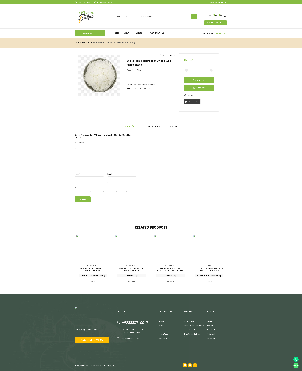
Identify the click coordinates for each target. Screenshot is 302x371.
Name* (77, 174)
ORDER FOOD (139, 33)
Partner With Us (157, 33)
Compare (190, 95)
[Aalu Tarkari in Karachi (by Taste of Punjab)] (92, 249)
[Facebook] (185, 365)
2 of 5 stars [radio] (90, 142)
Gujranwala (211, 334)
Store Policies (152, 126)
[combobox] (125, 16)
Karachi (210, 325)
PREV (163, 55)
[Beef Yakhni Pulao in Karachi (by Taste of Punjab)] (209, 249)
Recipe (161, 325)
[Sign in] (210, 16)
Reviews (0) (128, 126)
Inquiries (174, 126)
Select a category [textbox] (122, 16)
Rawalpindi (211, 330)
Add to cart (200, 80)
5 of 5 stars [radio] (101, 142)
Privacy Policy (189, 321)
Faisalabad (211, 338)
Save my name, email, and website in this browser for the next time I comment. (105, 192)
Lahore (209, 321)
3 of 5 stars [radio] (94, 142)
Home (116, 33)
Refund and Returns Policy (194, 325)
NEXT (171, 55)
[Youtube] (190, 365)
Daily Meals (86, 43)
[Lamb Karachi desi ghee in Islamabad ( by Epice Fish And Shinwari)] (170, 249)
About (126, 33)
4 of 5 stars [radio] (97, 142)
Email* (109, 174)
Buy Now (200, 88)
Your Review (80, 149)
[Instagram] (195, 365)
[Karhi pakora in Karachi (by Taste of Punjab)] (131, 249)
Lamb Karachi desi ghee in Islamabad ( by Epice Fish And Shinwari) (170, 270)
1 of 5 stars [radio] (87, 142)
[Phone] (296, 359)
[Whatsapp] (296, 365)
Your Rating (79, 142)
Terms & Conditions (191, 330)
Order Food (163, 334)
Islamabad (151, 84)
